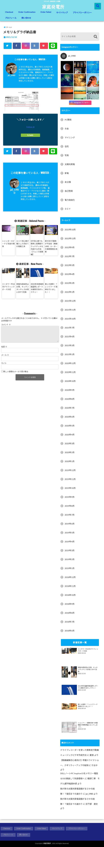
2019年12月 (70, 470)
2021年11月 (70, 310)
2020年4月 (69, 435)
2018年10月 (70, 595)
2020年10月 (70, 381)
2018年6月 (69, 631)
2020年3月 (69, 444)
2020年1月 (69, 461)
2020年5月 (69, 426)
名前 (4, 347)
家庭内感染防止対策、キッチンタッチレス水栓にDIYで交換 (22, 288)
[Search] (95, 37)
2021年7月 (69, 328)
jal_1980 (11, 75)
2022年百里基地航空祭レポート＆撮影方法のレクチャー (37, 288)
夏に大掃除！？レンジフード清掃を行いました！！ (51, 288)
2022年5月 (69, 265)
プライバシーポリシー (82, 13)
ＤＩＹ (68, 209)
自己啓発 (69, 191)
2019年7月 (69, 515)
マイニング (70, 138)
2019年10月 (70, 488)
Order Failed (45, 12)
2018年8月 (69, 613)
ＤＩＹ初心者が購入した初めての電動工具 (22, 243)
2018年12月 (70, 577)
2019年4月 (69, 542)
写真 (67, 155)
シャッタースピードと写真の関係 (8, 243)
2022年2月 (69, 283)
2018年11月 (70, 586)
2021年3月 (69, 346)
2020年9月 (69, 390)
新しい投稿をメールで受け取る (15, 372)
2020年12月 (70, 363)
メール (5, 355)
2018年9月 (69, 604)
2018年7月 (69, 622)
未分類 (68, 182)
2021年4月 (69, 337)
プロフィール (10, 18)
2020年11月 (70, 372)
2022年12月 (70, 239)
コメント (6, 325)
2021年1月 (69, 354)
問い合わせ (26, 18)
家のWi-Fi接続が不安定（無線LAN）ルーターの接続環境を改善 (51, 246)
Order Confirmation (26, 12)
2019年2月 (69, 559)
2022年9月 (69, 248)
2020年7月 (69, 408)
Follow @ (30, 127)
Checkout (9, 12)
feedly (31, 135)
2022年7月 (69, 256)
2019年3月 (69, 551)
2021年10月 (70, 319)
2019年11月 (70, 479)
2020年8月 (69, 399)
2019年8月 (69, 506)
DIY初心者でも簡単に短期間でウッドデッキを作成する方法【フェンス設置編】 (37, 247)
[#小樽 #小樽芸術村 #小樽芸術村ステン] (80, 67)
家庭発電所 (53, 6)
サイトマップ (62, 13)
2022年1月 (69, 292)
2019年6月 (69, 524)
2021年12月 (70, 301)
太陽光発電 (70, 164)
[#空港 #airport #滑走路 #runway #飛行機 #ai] (93, 93)
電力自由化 (70, 200)
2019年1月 (69, 568)
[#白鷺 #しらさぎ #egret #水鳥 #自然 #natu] (80, 80)
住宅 (67, 147)
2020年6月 (69, 417)
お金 (67, 129)
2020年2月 (69, 453)
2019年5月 (69, 533)
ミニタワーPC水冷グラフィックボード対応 (8, 286)
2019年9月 (69, 497)
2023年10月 (70, 230)
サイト (4, 363)
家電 (67, 173)
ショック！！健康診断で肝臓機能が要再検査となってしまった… (88, 725)
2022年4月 (69, 274)
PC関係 (68, 120)
